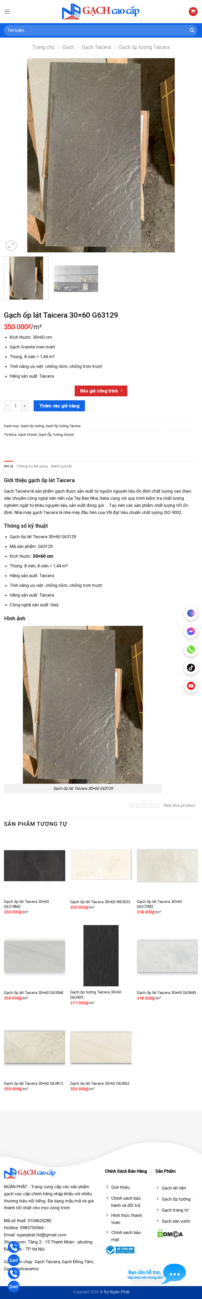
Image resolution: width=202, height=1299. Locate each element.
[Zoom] (11, 245)
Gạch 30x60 (27, 435)
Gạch (68, 47)
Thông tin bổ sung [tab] (32, 466)
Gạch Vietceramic (21, 1268)
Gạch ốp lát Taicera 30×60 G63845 (166, 992)
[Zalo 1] (14, 1260)
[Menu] (7, 11)
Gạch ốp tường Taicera (144, 47)
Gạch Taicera (96, 47)
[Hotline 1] (14, 1247)
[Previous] (14, 155)
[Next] (187, 155)
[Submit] (192, 30)
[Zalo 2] (14, 1286)
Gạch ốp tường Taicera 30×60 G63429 (95, 995)
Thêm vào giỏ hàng (59, 405)
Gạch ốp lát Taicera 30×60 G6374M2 (26, 904)
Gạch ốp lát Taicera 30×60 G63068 (33, 992)
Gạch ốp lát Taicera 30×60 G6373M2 (159, 904)
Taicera (46, 376)
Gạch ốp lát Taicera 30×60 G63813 (33, 1083)
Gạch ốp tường (32, 426)
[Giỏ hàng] (193, 11)
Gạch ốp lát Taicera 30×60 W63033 (100, 902)
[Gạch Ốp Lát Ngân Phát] (101, 11)
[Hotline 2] (14, 1273)
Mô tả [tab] (8, 466)
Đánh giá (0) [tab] (61, 466)
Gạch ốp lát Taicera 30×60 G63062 (99, 1083)
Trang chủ (43, 47)
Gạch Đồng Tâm (77, 1261)
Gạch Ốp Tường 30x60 (56, 435)
